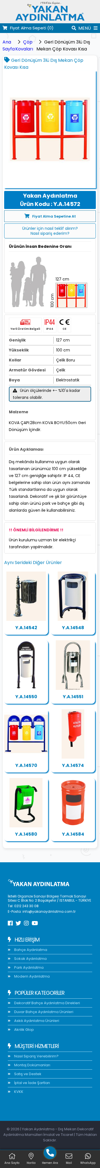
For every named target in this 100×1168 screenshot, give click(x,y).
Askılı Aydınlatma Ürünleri (36, 1020)
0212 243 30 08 (26, 906)
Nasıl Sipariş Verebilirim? (36, 1056)
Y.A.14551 (73, 696)
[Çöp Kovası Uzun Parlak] (73, 665)
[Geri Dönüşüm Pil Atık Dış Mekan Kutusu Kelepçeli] (73, 734)
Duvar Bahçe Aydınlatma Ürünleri (43, 1011)
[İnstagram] (26, 923)
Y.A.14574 (73, 765)
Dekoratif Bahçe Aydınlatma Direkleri (46, 1003)
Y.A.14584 (73, 834)
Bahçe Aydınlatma (30, 949)
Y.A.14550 (26, 696)
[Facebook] (10, 923)
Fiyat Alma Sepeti (32, 28)
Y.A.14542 (26, 627)
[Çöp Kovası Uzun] (26, 665)
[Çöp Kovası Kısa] (73, 596)
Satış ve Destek (27, 1074)
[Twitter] (18, 923)
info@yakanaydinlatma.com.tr (49, 911)
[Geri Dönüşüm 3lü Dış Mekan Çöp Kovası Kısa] (50, 129)
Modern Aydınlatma (31, 976)
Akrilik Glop (23, 1029)
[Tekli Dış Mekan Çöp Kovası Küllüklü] (73, 802)
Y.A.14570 (26, 765)
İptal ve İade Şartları (31, 1082)
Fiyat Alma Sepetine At (54, 216)
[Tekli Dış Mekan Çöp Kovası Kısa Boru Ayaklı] (26, 802)
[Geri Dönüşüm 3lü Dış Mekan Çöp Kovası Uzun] (26, 734)
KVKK (18, 1091)
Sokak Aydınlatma (30, 958)
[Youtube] (35, 923)
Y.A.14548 (73, 627)
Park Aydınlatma (28, 967)
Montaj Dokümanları (31, 1065)
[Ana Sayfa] (50, 20)
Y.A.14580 (26, 834)
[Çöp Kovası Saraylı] (26, 596)
